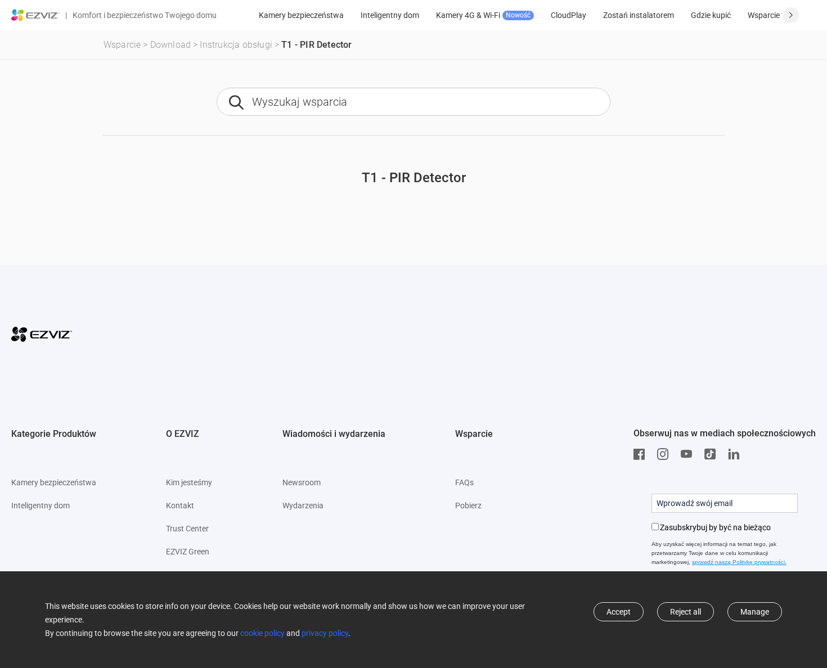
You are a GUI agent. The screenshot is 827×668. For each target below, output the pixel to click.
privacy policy (325, 633)
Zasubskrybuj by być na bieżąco (715, 527)
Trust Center (187, 528)
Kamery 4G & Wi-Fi (483, 15)
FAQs (464, 482)
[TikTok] (712, 454)
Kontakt (180, 505)
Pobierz (468, 505)
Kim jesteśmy (189, 482)
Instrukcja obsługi (236, 44)
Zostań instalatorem (638, 15)
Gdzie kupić (711, 15)
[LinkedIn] (736, 454)
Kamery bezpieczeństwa (301, 15)
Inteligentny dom (390, 15)
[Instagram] (665, 454)
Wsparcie (122, 44)
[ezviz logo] (35, 15)
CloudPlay (568, 15)
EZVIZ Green (187, 551)
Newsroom (301, 482)
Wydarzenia (302, 505)
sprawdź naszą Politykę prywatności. (739, 562)
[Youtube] (689, 454)
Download (170, 44)
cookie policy (262, 633)
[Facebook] (641, 454)
